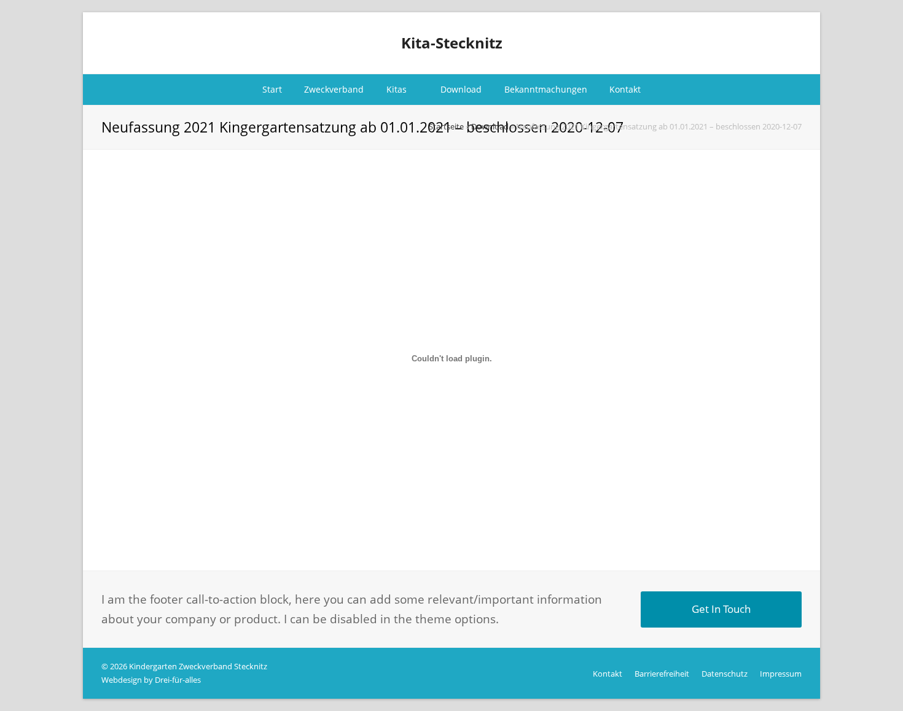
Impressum (781, 673)
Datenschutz (725, 673)
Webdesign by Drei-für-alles (151, 679)
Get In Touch (721, 609)
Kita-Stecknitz (451, 43)
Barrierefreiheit (662, 673)
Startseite (446, 126)
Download (490, 126)
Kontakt (607, 673)
